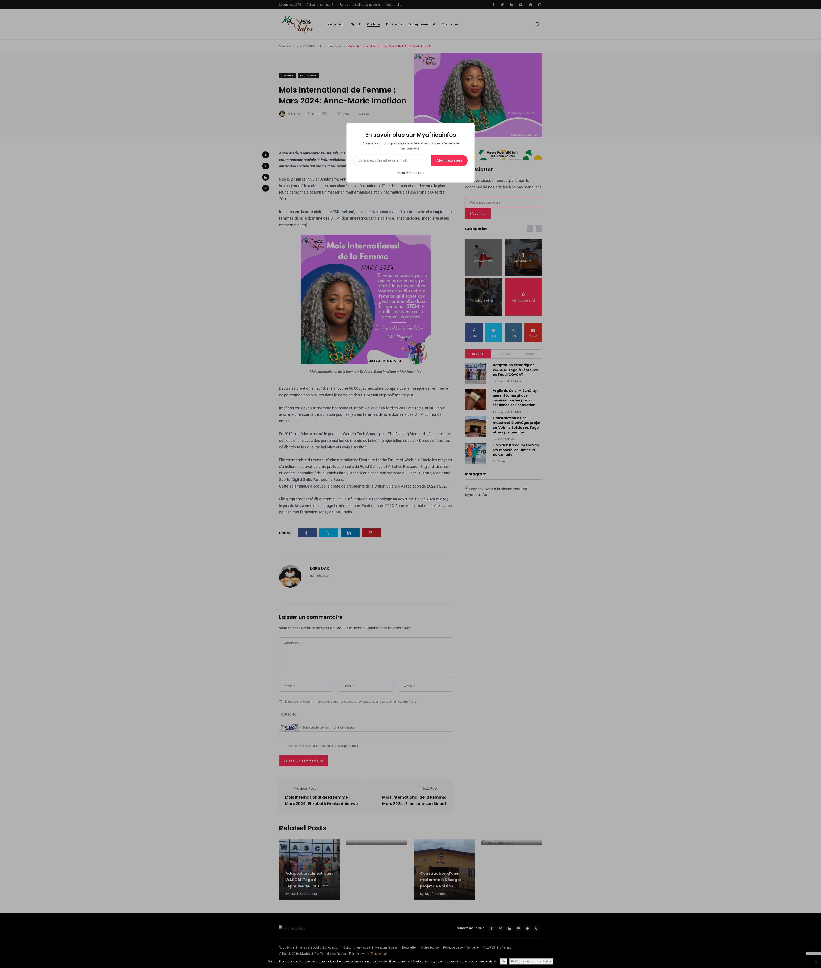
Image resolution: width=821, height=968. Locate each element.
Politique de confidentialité (531, 961)
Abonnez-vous (449, 160)
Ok (503, 961)
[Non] (816, 961)
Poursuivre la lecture (410, 173)
